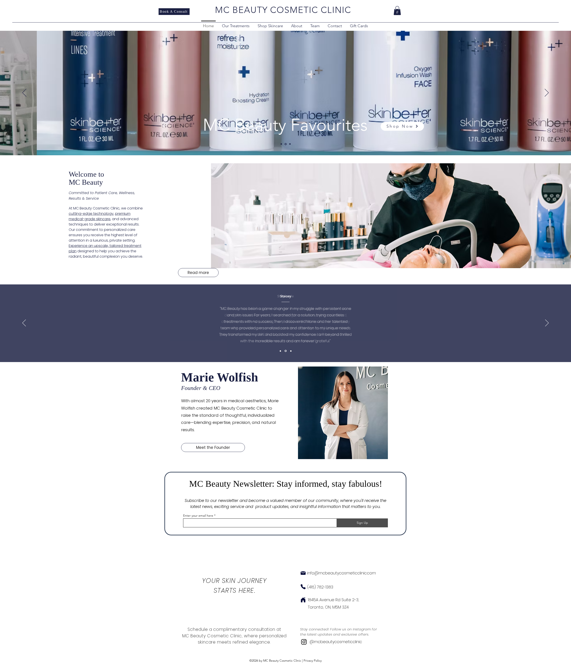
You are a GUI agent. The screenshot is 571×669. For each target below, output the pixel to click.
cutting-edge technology (91, 213)
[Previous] (24, 93)
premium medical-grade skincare (99, 216)
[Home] (303, 600)
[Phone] (303, 587)
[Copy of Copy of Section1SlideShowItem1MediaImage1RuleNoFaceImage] (291, 351)
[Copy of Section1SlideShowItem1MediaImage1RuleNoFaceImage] (286, 351)
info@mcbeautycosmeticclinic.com (341, 573)
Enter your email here (198, 515)
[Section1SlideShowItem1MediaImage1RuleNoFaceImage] (280, 351)
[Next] (547, 93)
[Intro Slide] (281, 144)
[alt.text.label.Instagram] (304, 642)
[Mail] (303, 573)
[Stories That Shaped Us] (290, 144)
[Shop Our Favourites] (286, 144)
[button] (397, 10)
